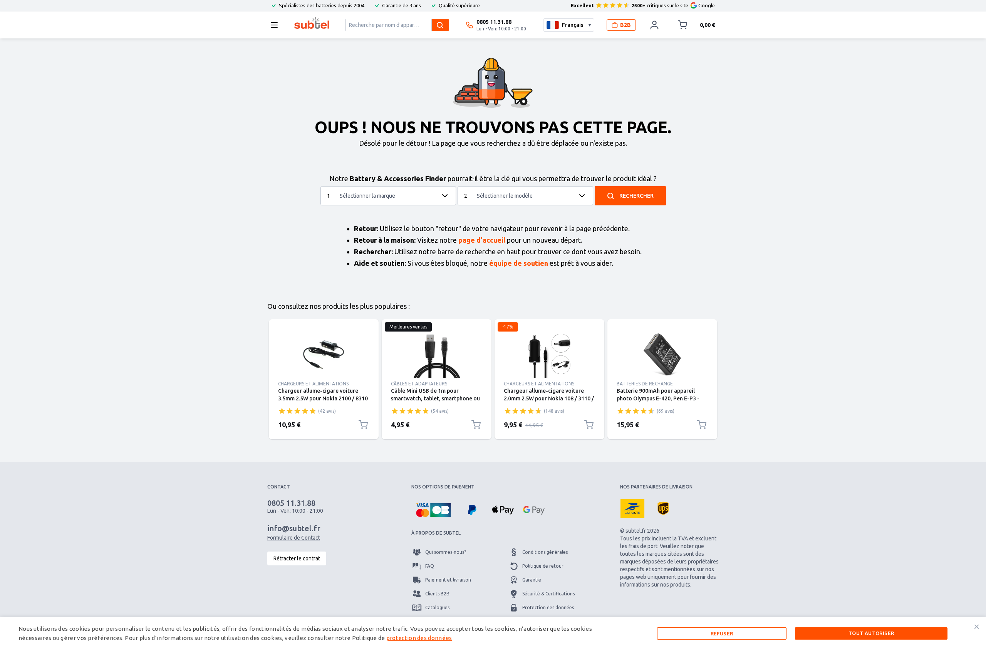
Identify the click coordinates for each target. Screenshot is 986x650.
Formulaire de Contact (293, 538)
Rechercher (636, 196)
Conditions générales (545, 552)
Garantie (531, 579)
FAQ (429, 565)
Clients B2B (437, 593)
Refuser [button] (722, 633)
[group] (297, 411)
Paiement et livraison (448, 579)
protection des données (419, 638)
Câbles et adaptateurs (419, 383)
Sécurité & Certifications (548, 593)
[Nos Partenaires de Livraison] (632, 508)
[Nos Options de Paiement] (433, 510)
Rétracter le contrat (296, 558)
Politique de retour (542, 565)
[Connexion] (654, 25)
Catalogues (437, 607)
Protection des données (548, 607)
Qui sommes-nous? (445, 552)
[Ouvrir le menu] (276, 25)
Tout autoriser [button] (871, 633)
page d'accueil (481, 240)
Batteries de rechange (645, 383)
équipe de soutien (518, 263)
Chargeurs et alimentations (313, 383)
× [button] (976, 626)
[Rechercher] (440, 25)
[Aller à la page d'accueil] (311, 23)
